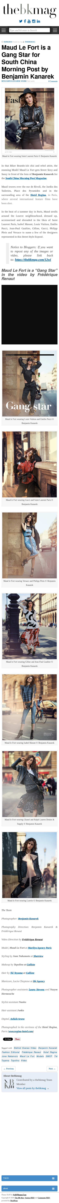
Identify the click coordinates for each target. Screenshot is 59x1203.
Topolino (15, 1060)
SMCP (49, 1056)
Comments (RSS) (44, 1198)
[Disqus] (29, 1134)
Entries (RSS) (29, 1198)
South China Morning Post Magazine (26, 178)
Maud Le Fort (27, 1056)
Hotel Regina (38, 195)
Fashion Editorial (11, 1052)
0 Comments (52, 81)
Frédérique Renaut (31, 1052)
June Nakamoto (10, 1056)
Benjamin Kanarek (47, 1048)
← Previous (8, 1069)
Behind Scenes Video (25, 1048)
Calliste (31, 964)
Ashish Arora (17, 1018)
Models (40, 1056)
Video (24, 1060)
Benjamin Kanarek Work (14, 81)
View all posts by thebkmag (32, 1088)
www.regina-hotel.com (21, 1031)
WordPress (14, 1200)
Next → (52, 1069)
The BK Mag (19, 1198)
